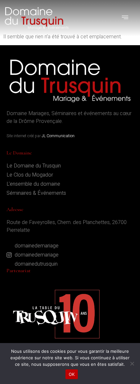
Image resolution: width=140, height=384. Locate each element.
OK (72, 374)
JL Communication (58, 136)
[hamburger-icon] (125, 18)
